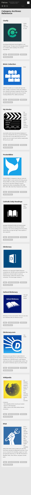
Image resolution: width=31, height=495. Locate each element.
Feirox (5, 3)
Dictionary (7, 247)
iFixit (5, 424)
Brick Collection (9, 64)
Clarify (5, 21)
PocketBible (8, 155)
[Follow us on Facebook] (2, 6)
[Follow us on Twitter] (7, 6)
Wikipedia (7, 378)
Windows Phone (8, 57)
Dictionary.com (9, 332)
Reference (23, 54)
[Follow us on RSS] (5, 6)
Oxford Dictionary (10, 292)
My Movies (7, 109)
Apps (5, 54)
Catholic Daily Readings (12, 202)
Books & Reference (13, 54)
